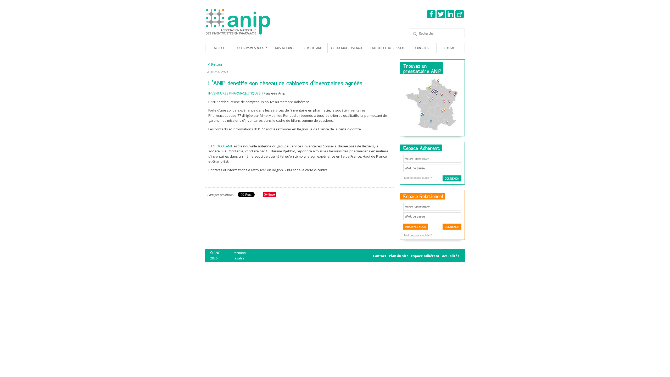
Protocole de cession (387, 48)
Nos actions (284, 48)
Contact (450, 48)
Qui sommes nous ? (252, 48)
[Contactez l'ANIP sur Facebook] (431, 14)
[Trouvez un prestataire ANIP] (432, 105)
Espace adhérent (425, 256)
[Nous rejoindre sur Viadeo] (459, 14)
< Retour (215, 64)
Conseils (422, 48)
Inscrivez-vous (415, 226)
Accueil (220, 48)
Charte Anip (313, 48)
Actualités (450, 256)
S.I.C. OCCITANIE (220, 146)
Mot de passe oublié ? (418, 177)
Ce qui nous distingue (347, 48)
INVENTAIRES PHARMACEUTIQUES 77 (236, 93)
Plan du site (399, 256)
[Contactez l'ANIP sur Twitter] (441, 14)
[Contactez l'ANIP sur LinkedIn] (450, 14)
